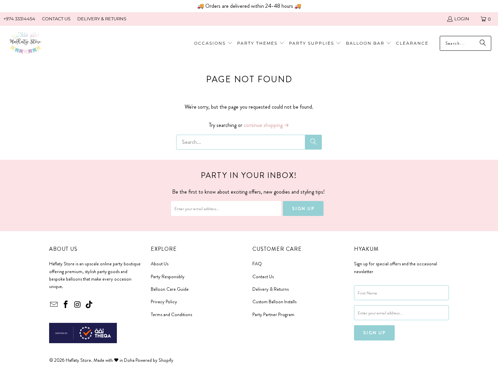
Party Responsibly (168, 276)
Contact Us (263, 276)
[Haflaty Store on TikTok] (89, 305)
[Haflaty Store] (25, 43)
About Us (159, 263)
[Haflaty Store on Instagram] (77, 305)
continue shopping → (266, 125)
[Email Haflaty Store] (54, 305)
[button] (261, 43)
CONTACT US (56, 18)
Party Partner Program (273, 314)
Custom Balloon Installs (274, 301)
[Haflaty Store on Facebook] (66, 305)
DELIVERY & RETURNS (101, 18)
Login (461, 18)
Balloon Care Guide (170, 289)
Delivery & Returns (270, 289)
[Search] (313, 142)
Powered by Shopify (154, 360)
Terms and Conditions (171, 314)
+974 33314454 (19, 18)
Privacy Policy (164, 301)
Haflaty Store (78, 360)
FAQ (257, 263)
